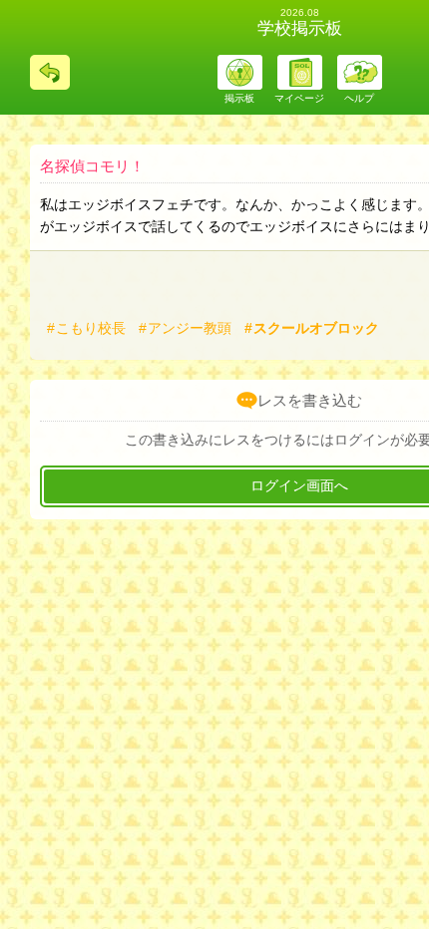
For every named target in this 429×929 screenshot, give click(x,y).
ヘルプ (359, 98)
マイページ (299, 98)
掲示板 (239, 98)
